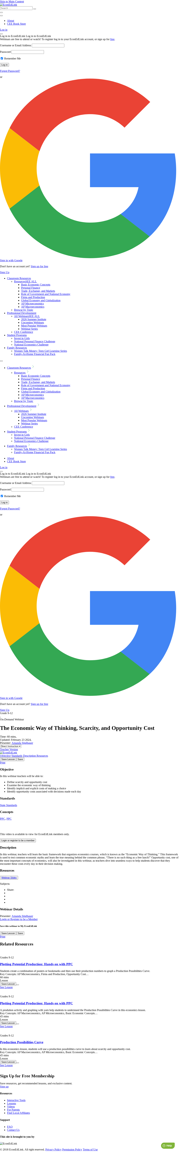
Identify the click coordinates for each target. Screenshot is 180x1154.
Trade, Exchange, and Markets (38, 290)
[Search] (34, 8)
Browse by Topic (23, 309)
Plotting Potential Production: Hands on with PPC (36, 964)
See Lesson (6, 987)
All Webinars (27, 316)
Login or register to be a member (17, 840)
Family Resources (17, 347)
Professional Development (21, 313)
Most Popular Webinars (34, 325)
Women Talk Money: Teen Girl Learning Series (40, 350)
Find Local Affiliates (18, 1112)
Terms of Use (90, 1149)
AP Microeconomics (32, 303)
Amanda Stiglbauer (22, 742)
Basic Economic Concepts (35, 284)
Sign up (4, 1086)
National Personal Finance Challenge (34, 341)
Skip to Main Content (12, 1)
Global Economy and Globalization (40, 300)
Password (5, 51)
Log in (3, 29)
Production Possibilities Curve (21, 1042)
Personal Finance (30, 287)
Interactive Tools (16, 1100)
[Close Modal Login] (1, 33)
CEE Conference (23, 331)
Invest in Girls (22, 338)
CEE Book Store (16, 23)
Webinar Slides (9, 877)
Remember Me (12, 58)
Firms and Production (33, 297)
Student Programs (17, 335)
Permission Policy (72, 1149)
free (112, 39)
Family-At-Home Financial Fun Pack (34, 354)
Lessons (11, 1103)
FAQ (10, 1126)
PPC (2, 818)
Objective (5, 755)
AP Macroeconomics (32, 306)
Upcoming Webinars (32, 322)
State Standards (8, 805)
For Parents (13, 1109)
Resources (25, 281)
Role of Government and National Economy (45, 294)
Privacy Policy (53, 1149)
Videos (11, 1106)
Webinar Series (29, 328)
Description (30, 755)
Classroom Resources (19, 278)
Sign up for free (39, 266)
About (10, 20)
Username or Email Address (15, 45)
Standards (16, 755)
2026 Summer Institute (33, 319)
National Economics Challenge (31, 344)
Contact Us (13, 1129)
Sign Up (4, 272)
